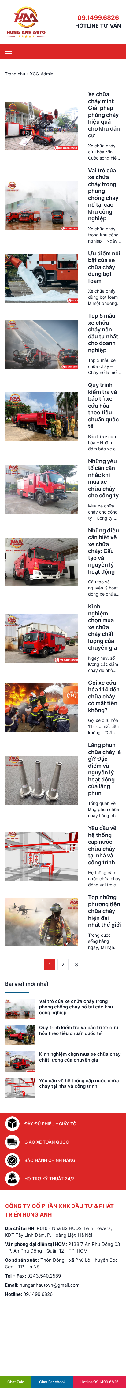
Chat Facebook (52, 1381)
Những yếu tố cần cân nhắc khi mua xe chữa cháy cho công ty (103, 478)
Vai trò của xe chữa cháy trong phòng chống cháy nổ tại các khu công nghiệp (103, 194)
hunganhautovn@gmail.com (50, 1285)
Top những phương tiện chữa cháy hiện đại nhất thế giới (104, 911)
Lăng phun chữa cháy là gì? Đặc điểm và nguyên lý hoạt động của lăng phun (104, 769)
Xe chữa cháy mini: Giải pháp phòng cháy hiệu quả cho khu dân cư (104, 115)
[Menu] (8, 51)
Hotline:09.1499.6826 (99, 1381)
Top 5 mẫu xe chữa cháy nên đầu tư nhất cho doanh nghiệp (103, 332)
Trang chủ (15, 73)
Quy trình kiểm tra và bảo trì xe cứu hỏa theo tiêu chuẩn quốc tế (103, 405)
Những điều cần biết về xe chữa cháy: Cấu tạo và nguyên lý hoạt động (103, 551)
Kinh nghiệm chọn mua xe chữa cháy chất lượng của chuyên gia (102, 627)
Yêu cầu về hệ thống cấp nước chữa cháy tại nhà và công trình (102, 845)
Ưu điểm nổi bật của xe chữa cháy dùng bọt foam (104, 267)
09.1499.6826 (98, 17)
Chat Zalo (15, 1381)
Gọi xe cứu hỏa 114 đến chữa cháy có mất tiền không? (104, 696)
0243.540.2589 (44, 1276)
